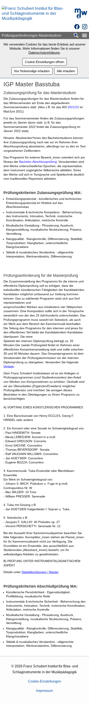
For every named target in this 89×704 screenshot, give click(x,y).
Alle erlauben (66, 71)
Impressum (44, 691)
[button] (84, 35)
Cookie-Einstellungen (44, 681)
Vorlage (8, 366)
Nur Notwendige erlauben (32, 71)
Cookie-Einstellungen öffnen (44, 62)
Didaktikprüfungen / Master (40, 572)
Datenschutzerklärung (44, 52)
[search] (76, 35)
